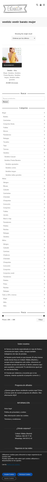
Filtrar (41, 320)
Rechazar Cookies (24, 474)
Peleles (5, 226)
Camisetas (7, 120)
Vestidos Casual (9, 157)
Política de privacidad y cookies (15, 412)
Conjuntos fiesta (8, 124)
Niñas (4, 178)
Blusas (5, 186)
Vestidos (11, 73)
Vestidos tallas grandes (13, 175)
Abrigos (6, 182)
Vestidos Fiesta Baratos (12, 160)
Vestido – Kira (12, 70)
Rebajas (6, 138)
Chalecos (6, 255)
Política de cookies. (13, 464)
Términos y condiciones (12, 419)
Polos (5, 284)
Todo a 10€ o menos (9, 295)
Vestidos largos (10, 171)
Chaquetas (7, 200)
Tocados (6, 142)
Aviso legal (8, 408)
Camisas (6, 251)
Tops (5, 145)
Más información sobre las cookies (16, 415)
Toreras (6, 149)
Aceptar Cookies (9, 474)
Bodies (5, 117)
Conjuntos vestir (8, 273)
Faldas (5, 127)
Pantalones (7, 135)
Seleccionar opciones (10, 65)
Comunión (6, 204)
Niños (4, 240)
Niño (4, 306)
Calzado (6, 190)
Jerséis (5, 215)
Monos (5, 131)
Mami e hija (7, 218)
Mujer (5, 73)
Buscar (5, 102)
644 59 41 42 (27, 438)
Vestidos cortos (10, 168)
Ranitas (6, 229)
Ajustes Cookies (9, 478)
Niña (4, 302)
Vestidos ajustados (11, 164)
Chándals (6, 197)
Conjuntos (6, 208)
